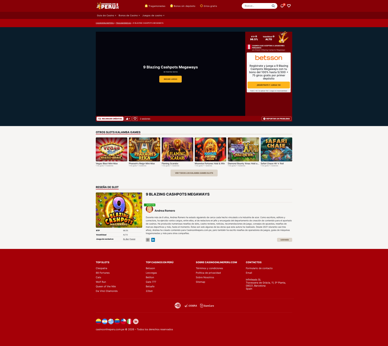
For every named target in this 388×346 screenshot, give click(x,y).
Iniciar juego (170, 79)
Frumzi (132, 239)
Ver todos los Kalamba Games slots (194, 173)
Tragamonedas (157, 6)
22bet (149, 290)
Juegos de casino (152, 15)
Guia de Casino (105, 15)
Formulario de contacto (259, 268)
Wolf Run (101, 281)
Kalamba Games (172, 72)
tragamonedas (123, 23)
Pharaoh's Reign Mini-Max (142, 163)
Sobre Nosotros (205, 277)
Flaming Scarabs (170, 163)
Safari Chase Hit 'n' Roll (272, 163)
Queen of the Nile (106, 286)
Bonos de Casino (128, 15)
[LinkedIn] (153, 240)
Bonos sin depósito (185, 6)
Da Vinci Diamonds (107, 290)
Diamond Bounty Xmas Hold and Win (246, 163)
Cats (98, 277)
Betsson (150, 268)
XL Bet (126, 239)
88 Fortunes (103, 272)
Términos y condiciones (209, 268)
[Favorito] (135, 119)
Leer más (285, 240)
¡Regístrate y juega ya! (269, 85)
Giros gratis (210, 6)
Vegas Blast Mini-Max (107, 163)
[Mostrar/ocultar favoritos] (289, 6)
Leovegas (151, 272)
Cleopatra (101, 268)
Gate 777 (151, 281)
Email (249, 272)
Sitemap (200, 281)
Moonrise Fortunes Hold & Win (210, 163)
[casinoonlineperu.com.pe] (108, 6)
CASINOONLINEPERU (105, 23)
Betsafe (150, 286)
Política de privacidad (208, 272)
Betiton (150, 277)
